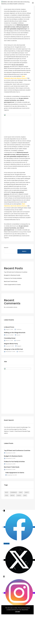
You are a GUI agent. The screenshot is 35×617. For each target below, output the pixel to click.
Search (6, 247)
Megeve (19, 346)
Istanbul (18, 340)
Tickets (19, 495)
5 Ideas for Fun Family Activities (13, 278)
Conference (13, 492)
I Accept (17, 611)
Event (20, 492)
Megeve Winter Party (11, 344)
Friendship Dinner (10, 338)
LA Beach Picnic (9, 327)
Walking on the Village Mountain (14, 332)
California (18, 329)
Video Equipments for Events (12, 284)
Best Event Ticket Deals (10, 281)
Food (6, 495)
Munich (18, 335)
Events (26, 492)
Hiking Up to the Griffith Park (13, 349)
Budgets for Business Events (12, 275)
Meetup (12, 495)
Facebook (7, 543)
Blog (6, 492)
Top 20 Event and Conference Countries (15, 272)
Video (25, 495)
